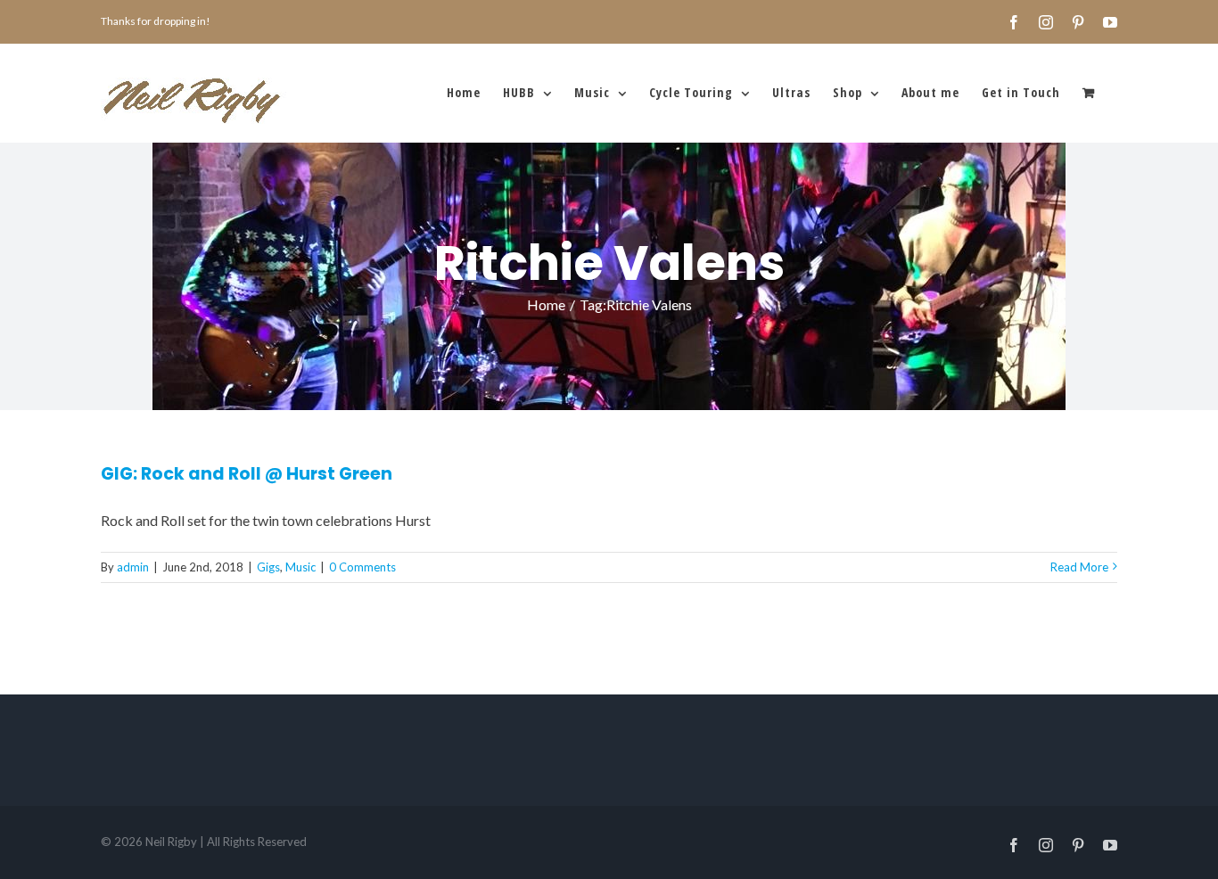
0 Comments (362, 567)
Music (300, 567)
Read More (1079, 567)
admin (133, 567)
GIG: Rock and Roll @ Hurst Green (246, 474)
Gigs (268, 567)
